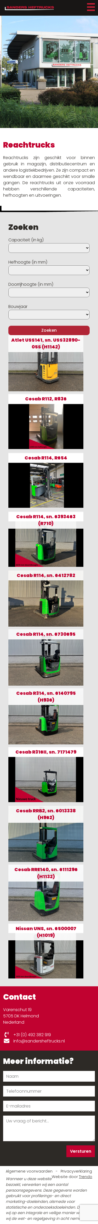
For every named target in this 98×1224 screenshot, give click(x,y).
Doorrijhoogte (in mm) (30, 284)
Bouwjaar (17, 307)
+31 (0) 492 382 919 (31, 1035)
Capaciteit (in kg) (26, 240)
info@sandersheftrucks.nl (38, 1041)
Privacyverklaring (76, 1171)
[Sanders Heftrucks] (29, 7)
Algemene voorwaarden (30, 1171)
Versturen (80, 1151)
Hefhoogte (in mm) (27, 262)
